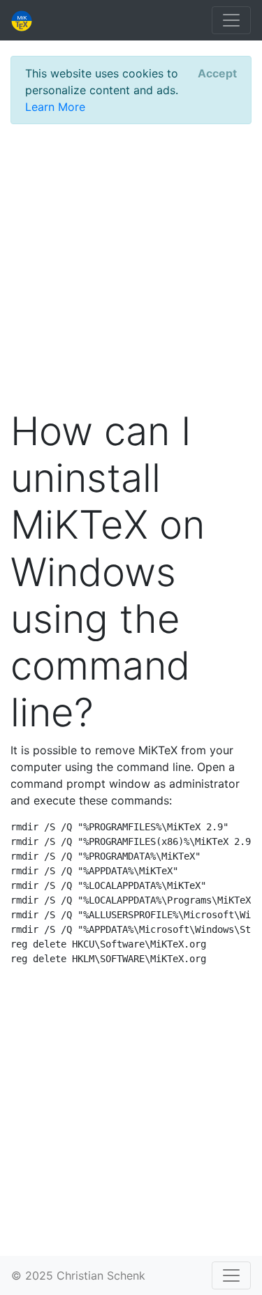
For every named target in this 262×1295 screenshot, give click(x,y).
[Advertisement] (131, 266)
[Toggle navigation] (231, 20)
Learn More (55, 107)
